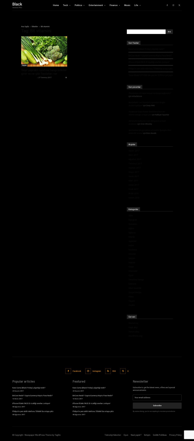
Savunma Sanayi (136, 279)
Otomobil (133, 271)
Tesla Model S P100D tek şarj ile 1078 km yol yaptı (151, 75)
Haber (131, 245)
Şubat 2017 (134, 184)
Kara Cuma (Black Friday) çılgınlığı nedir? (146, 49)
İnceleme (133, 249)
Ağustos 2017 (135, 159)
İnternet (132, 254)
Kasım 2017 (134, 150)
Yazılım (132, 305)
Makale (132, 262)
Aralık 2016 (134, 193)
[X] (179, 5)
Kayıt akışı (133, 327)
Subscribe (157, 405)
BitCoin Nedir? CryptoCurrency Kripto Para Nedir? (150, 55)
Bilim (131, 215)
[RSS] (108, 371)
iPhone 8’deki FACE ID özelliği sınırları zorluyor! (149, 62)
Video (131, 296)
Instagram (97, 371)
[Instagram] (173, 5)
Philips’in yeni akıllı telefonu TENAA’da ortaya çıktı (151, 69)
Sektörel (132, 283)
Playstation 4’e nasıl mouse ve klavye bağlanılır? (150, 93)
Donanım (133, 224)
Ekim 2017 (133, 155)
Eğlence (132, 232)
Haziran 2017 (135, 167)
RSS (114, 371)
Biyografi (133, 219)
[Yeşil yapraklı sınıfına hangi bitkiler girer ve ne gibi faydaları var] (44, 51)
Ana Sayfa (25, 26)
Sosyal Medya (135, 292)
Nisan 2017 (134, 176)
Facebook (77, 371)
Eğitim (131, 228)
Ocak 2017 (133, 189)
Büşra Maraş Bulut (28, 77)
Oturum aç (133, 323)
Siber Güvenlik (135, 288)
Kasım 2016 (134, 197)
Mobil (131, 266)
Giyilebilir (132, 241)
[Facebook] (167, 5)
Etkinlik (132, 237)
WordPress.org (135, 335)
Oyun (131, 275)
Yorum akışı (134, 331)
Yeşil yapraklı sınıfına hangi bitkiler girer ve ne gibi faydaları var (44, 71)
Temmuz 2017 (135, 163)
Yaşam (24, 65)
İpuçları (132, 258)
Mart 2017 (133, 180)
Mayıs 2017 (134, 172)
